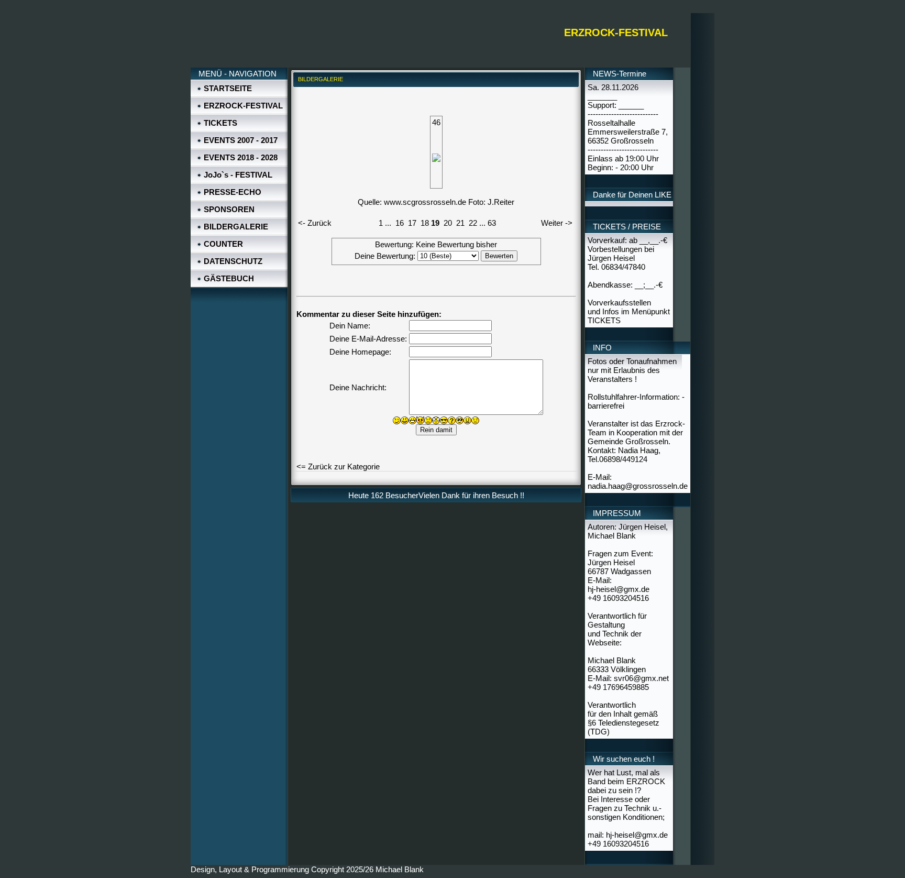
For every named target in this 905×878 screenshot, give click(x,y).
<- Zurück (315, 222)
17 (412, 222)
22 (473, 222)
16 (399, 222)
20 (448, 222)
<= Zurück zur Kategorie (338, 466)
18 (425, 222)
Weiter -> (556, 222)
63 (492, 222)
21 (460, 222)
